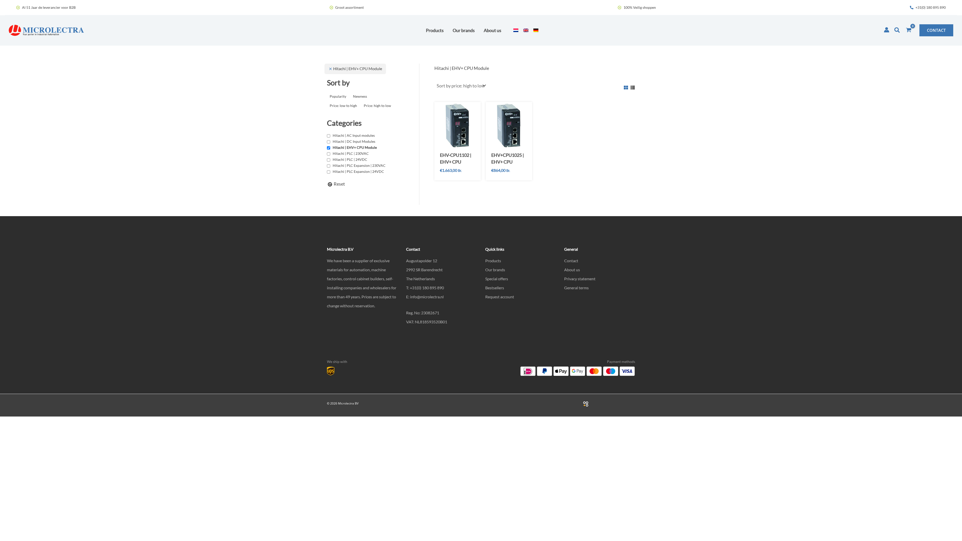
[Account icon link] (886, 30)
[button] (897, 30)
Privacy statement (579, 278)
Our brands (495, 269)
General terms (576, 287)
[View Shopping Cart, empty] (908, 30)
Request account (499, 296)
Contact (571, 260)
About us (572, 269)
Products (493, 260)
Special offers (496, 278)
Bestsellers (494, 287)
